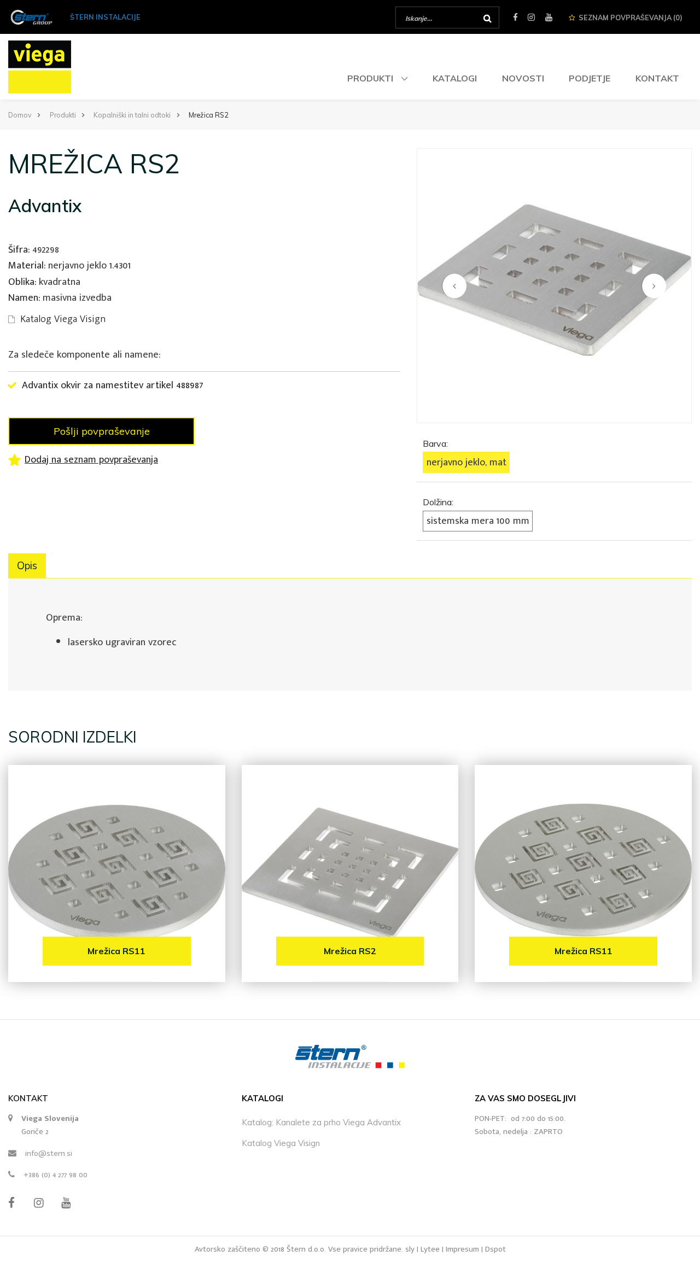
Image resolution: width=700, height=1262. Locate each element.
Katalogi (455, 78)
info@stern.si (48, 1153)
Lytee (430, 1249)
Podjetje (589, 78)
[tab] (554, 452)
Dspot (495, 1249)
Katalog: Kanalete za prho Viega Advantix (321, 1122)
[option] (554, 286)
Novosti (523, 78)
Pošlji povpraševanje (102, 431)
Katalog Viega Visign (281, 1143)
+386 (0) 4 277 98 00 (56, 1175)
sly (410, 1249)
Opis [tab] (27, 565)
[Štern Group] (31, 16)
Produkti (371, 78)
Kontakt (657, 78)
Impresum (462, 1249)
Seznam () (630, 17)
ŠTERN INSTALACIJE (105, 17)
